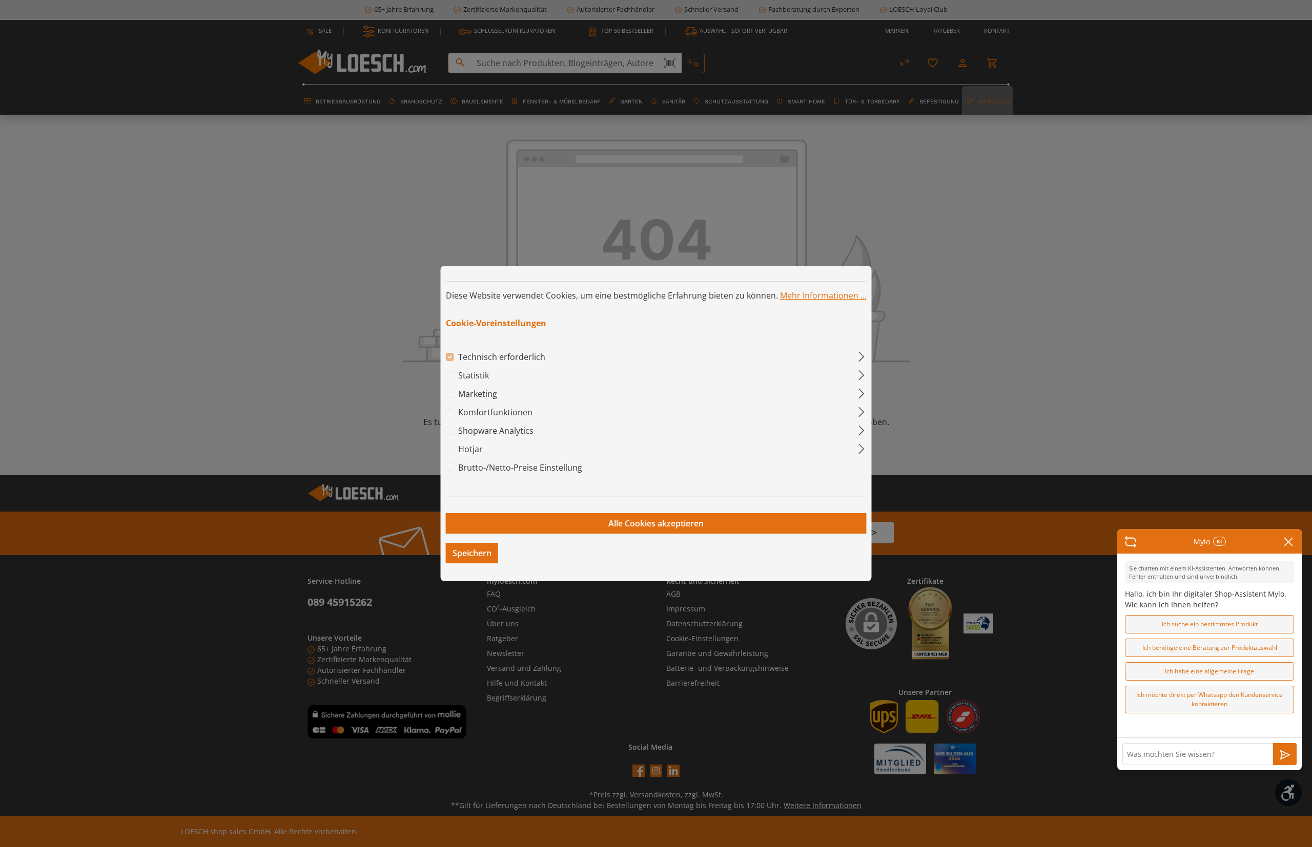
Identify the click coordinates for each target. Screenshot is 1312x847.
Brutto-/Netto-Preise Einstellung (520, 467)
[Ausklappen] (861, 355)
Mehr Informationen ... (823, 295)
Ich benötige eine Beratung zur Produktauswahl (1209, 647)
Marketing (477, 393)
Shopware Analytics (496, 430)
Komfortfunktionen (495, 412)
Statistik (473, 375)
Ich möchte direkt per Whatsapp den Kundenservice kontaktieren (1209, 699)
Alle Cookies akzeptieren (656, 523)
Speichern (472, 553)
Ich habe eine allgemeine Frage (1209, 671)
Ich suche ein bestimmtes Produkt (1210, 624)
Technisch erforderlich (501, 357)
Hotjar (470, 449)
